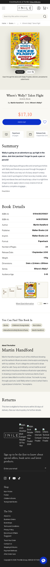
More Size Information (25, 303)
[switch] (40, 303)
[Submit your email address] (43, 468)
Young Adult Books (10, 502)
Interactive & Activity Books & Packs (15, 330)
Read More (6, 191)
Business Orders (10, 519)
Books (11, 23)
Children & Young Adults (20, 325)
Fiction (6, 495)
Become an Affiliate (11, 533)
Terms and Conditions (11, 526)
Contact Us (8, 544)
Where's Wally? (36, 103)
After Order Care (10, 554)
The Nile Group (22, 560)
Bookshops (8, 523)
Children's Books (10, 498)
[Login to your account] (39, 8)
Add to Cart (22, 122)
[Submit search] (45, 16)
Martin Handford (17, 103)
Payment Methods (10, 551)
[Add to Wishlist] (45, 122)
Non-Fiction (8, 491)
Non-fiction (37, 325)
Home (4, 23)
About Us (7, 516)
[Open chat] (43, 560)
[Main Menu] (3, 8)
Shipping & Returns (10, 547)
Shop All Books (35, 2)
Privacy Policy (9, 530)
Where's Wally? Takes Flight (31, 23)
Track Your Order (10, 540)
